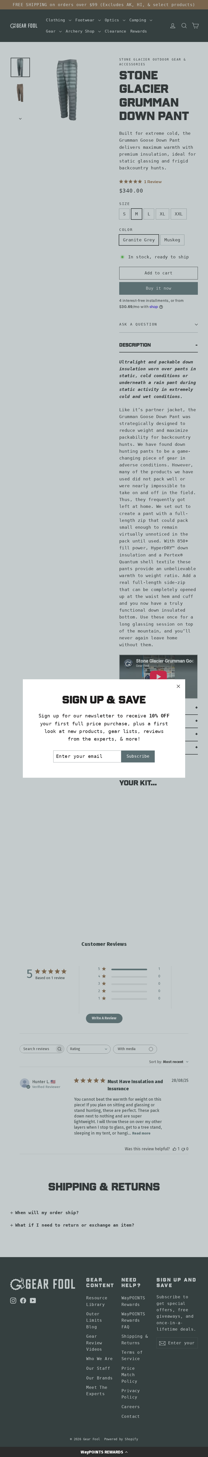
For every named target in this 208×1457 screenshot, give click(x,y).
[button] (104, 1452)
